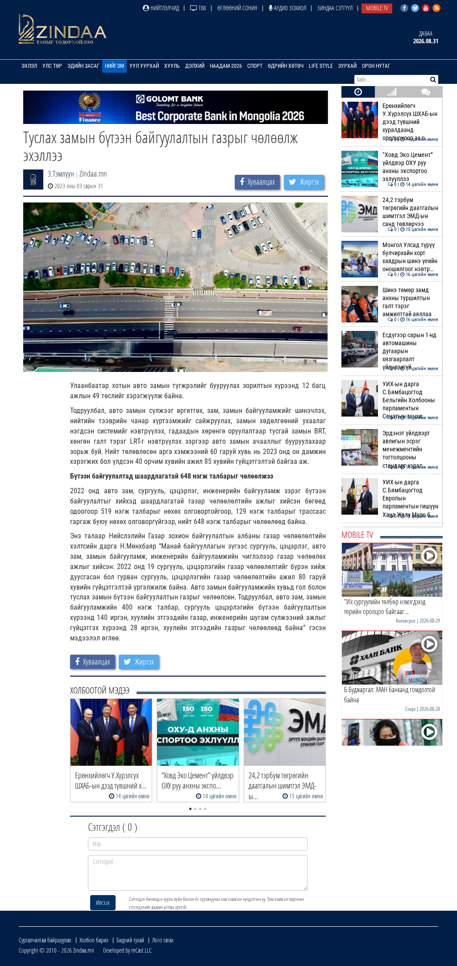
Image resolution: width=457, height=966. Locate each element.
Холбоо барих (93, 940)
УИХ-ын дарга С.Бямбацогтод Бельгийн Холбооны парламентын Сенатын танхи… (410, 400)
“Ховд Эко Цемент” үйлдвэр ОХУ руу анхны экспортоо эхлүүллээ (410, 167)
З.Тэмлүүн (61, 173)
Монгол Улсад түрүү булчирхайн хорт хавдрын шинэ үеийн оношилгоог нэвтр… (410, 257)
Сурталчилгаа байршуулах (45, 940)
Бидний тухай (130, 940)
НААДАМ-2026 (226, 66)
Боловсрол (405, 620)
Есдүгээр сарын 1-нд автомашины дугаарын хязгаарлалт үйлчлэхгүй (410, 351)
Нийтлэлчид (164, 8)
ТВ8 (201, 8)
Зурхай (347, 66)
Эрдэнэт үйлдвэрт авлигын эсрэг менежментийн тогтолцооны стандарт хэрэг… (410, 449)
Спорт (254, 66)
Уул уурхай (144, 66)
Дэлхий (194, 66)
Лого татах (163, 940)
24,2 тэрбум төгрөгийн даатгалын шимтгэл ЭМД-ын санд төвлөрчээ (410, 212)
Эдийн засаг (83, 66)
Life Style (321, 66)
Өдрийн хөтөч (285, 66)
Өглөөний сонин (237, 8)
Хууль (172, 66)
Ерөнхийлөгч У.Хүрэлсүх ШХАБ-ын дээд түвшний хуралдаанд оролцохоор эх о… (410, 122)
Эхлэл (29, 66)
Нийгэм (114, 66)
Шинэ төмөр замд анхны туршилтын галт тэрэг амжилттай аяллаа (410, 302)
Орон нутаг (376, 66)
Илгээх (103, 902)
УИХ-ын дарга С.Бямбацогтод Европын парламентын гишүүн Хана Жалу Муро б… (410, 499)
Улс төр (52, 66)
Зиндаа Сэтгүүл (335, 8)
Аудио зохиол (289, 8)
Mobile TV (377, 8)
